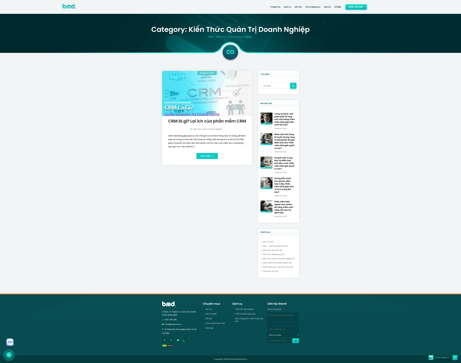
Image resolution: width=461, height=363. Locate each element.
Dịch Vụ (287, 7)
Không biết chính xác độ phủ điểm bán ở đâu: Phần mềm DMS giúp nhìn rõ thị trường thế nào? (284, 185)
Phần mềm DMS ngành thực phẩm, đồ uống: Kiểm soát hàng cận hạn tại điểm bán (283, 207)
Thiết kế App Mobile (244, 309)
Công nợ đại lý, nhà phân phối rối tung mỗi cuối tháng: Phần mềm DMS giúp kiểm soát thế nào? (284, 119)
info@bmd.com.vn (173, 324)
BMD (211, 36)
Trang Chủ (275, 7)
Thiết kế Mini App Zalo (245, 314)
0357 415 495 (356, 6)
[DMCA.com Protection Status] (168, 345)
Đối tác (298, 7)
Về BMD (337, 7)
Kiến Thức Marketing (272, 254)
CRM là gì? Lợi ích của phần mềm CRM (207, 121)
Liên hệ (327, 7)
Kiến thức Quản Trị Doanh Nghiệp (207, 129)
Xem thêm (206, 156)
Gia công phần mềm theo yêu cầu (249, 320)
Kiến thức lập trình (271, 250)
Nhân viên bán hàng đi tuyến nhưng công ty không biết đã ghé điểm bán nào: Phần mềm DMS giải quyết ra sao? (284, 141)
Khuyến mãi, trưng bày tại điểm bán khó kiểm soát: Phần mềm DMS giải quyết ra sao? (284, 163)
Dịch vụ (266, 241)
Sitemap (209, 328)
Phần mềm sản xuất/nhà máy (276, 267)
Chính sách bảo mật (215, 323)
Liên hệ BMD (211, 314)
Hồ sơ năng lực (313, 7)
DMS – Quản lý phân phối (274, 246)
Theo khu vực (269, 271)
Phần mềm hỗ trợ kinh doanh (275, 263)
